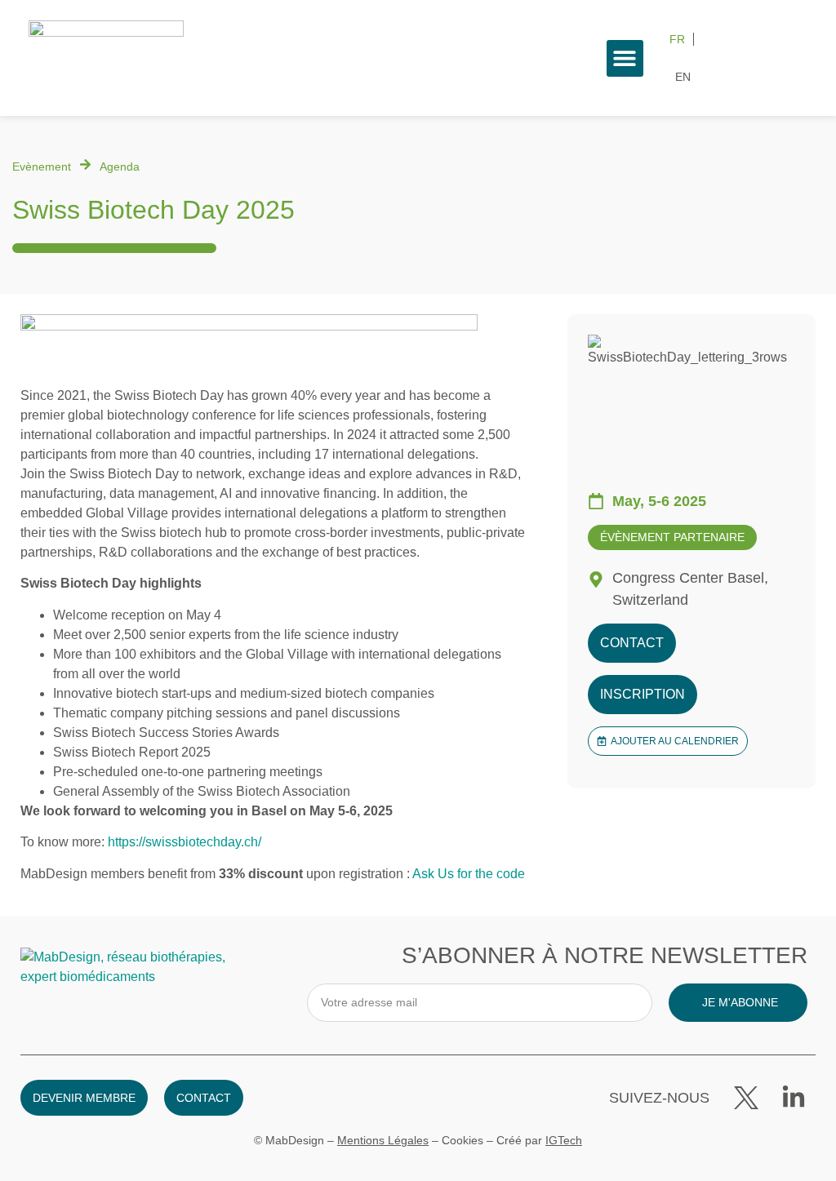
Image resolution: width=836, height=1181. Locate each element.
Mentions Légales (383, 1140)
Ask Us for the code (468, 874)
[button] (625, 58)
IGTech (563, 1140)
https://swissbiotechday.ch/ (184, 842)
